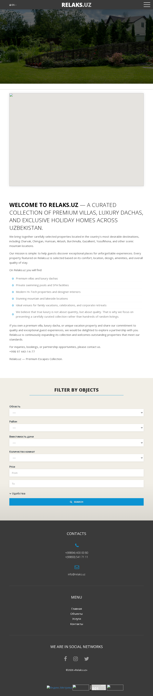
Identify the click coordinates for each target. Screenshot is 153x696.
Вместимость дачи (21, 436)
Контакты (76, 624)
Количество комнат (22, 451)
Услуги (76, 619)
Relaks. (76, 5)
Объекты (76, 613)
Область (14, 406)
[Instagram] (75, 659)
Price (12, 466)
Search (77, 502)
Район (13, 421)
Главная (76, 608)
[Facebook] (65, 659)
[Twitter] (86, 659)
